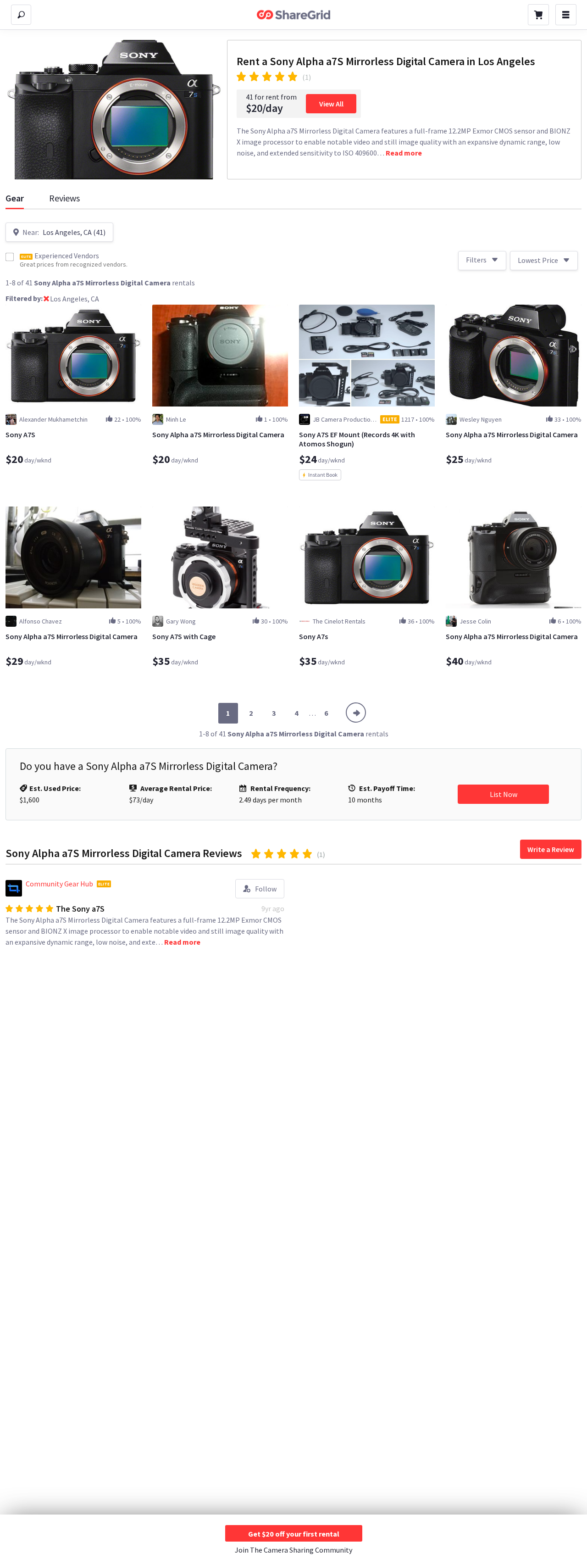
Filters (476, 259)
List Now (503, 794)
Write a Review (550, 849)
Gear (15, 198)
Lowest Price (538, 260)
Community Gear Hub (59, 883)
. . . (312, 713)
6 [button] (326, 713)
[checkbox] (10, 257)
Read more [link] (404, 152)
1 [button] (228, 713)
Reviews (64, 198)
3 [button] (274, 713)
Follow (266, 888)
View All (331, 103)
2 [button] (251, 713)
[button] (46, 299)
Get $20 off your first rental (293, 1533)
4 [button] (296, 713)
